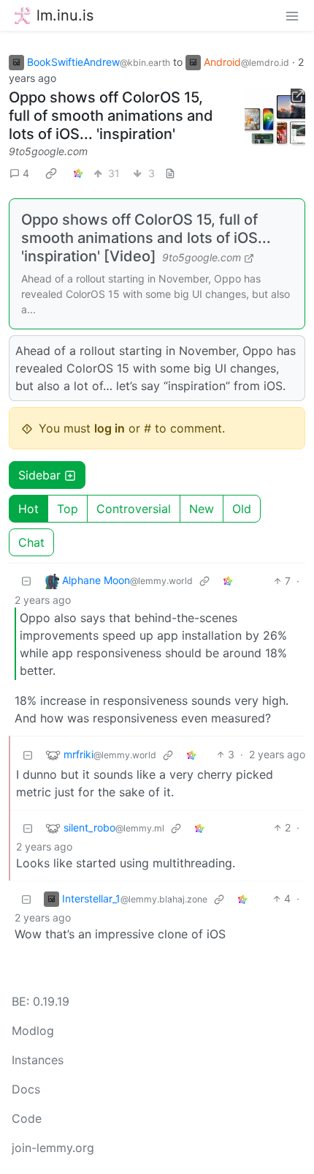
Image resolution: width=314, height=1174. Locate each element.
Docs (26, 1089)
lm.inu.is (65, 15)
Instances (38, 1060)
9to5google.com (48, 151)
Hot (28, 508)
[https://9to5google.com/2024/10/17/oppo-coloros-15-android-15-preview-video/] (275, 119)
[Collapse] (26, 580)
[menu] (292, 15)
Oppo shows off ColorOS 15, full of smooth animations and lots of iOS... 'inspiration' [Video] (146, 238)
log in (109, 428)
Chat (31, 542)
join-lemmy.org (53, 1147)
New (201, 508)
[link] (51, 173)
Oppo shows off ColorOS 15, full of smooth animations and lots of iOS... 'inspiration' (111, 116)
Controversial (133, 508)
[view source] (170, 173)
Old (241, 508)
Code (27, 1118)
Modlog (33, 1030)
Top (67, 508)
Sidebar (39, 475)
